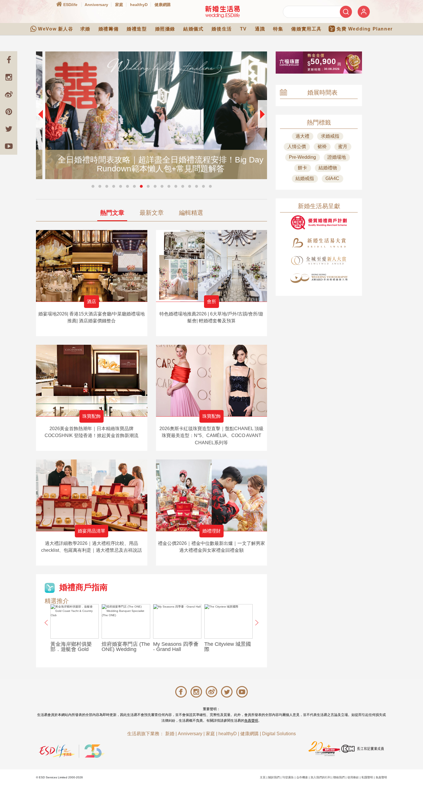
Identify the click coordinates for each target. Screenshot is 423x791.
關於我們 (274, 777)
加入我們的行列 (320, 777)
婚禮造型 (137, 28)
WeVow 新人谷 (55, 28)
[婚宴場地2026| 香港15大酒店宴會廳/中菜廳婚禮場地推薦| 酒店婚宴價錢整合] (91, 266)
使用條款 (353, 777)
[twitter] (8, 128)
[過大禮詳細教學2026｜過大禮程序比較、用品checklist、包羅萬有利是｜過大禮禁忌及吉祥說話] (91, 495)
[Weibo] (8, 94)
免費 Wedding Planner (364, 28)
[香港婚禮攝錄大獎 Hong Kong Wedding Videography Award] (319, 278)
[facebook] (8, 59)
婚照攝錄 (165, 28)
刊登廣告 (288, 777)
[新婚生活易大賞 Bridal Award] (319, 243)
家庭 (119, 4)
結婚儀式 (193, 28)
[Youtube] (8, 146)
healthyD (139, 4)
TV (243, 28)
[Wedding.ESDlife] (222, 11)
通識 (260, 28)
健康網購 (163, 4)
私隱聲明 (367, 777)
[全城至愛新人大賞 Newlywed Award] (319, 260)
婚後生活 (222, 28)
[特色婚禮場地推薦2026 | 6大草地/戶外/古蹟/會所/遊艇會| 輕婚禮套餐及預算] (211, 266)
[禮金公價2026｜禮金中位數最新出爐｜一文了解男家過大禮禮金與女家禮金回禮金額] (211, 495)
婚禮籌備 (108, 28)
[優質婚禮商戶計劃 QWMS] (319, 222)
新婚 (169, 733)
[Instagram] (8, 77)
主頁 (263, 777)
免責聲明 (251, 721)
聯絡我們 (339, 777)
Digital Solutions (279, 733)
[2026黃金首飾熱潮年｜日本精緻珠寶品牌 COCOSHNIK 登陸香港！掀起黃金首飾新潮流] (91, 380)
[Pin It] (8, 111)
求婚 (85, 28)
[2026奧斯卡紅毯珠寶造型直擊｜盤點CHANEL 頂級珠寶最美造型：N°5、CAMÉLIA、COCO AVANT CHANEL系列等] (211, 380)
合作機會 (302, 777)
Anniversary (96, 4)
